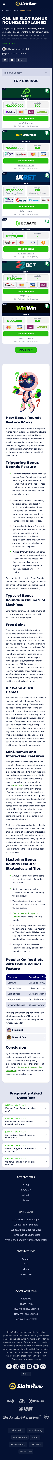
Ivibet (26, 1200)
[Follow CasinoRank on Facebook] (9, 1366)
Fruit (25, 1264)
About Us (26, 1298)
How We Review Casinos (26, 1308)
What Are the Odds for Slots (26, 1229)
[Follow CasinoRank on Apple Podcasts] (43, 1366)
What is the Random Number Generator (26, 1239)
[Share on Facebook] (12, 60)
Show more (24, 349)
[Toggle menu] (4, 3)
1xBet (26, 1185)
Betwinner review (26, 165)
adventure (17, 785)
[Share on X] (5, 60)
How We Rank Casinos (26, 1313)
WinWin (26, 1195)
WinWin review (26, 338)
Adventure (26, 1274)
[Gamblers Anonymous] (21, 1401)
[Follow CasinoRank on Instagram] (16, 1366)
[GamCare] (37, 1401)
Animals (26, 1259)
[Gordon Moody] (26, 1409)
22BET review (26, 296)
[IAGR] (11, 1401)
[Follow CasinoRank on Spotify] (36, 1366)
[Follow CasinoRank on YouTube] (29, 1366)
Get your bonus (26, 118)
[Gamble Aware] (22, 1417)
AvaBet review (26, 123)
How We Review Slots (26, 1319)
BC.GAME (26, 1190)
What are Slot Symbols (26, 1224)
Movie (26, 1269)
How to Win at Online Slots (26, 1234)
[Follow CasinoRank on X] (22, 1366)
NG (24, 1374)
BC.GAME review (26, 253)
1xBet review (26, 211)
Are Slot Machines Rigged (26, 1219)
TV (26, 1279)
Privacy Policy (26, 1303)
